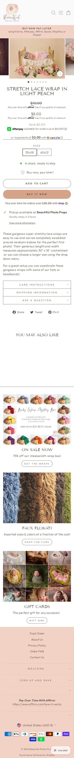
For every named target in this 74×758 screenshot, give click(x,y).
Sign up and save (36, 680)
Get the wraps (37, 463)
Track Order (37, 633)
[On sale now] (37, 419)
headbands (11, 274)
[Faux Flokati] (37, 497)
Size (37, 145)
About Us (37, 639)
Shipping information (37, 292)
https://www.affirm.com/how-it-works (37, 704)
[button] (37, 137)
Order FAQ (37, 651)
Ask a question (37, 300)
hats (53, 270)
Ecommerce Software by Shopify (36, 755)
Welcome (36, 668)
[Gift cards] (37, 576)
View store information (22, 222)
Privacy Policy (37, 645)
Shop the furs (37, 542)
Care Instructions (37, 284)
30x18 (30, 152)
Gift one (37, 620)
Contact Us (37, 657)
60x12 (44, 152)
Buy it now (37, 194)
